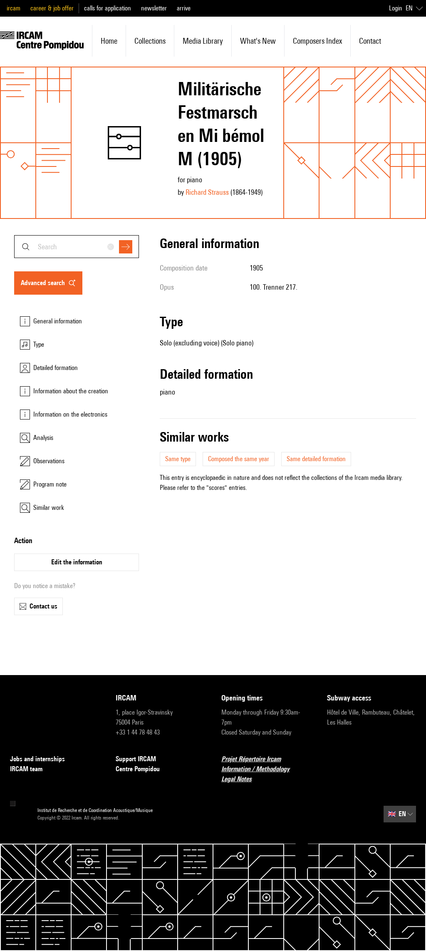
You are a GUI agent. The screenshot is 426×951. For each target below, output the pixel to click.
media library (203, 40)
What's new (258, 40)
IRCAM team (26, 769)
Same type (178, 459)
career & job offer (52, 8)
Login (395, 8)
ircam (13, 8)
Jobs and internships (37, 759)
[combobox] (76, 246)
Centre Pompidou (138, 769)
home (109, 40)
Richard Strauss (207, 192)
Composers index (317, 40)
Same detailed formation (316, 459)
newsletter (154, 8)
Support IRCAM (136, 759)
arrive (184, 8)
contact (370, 40)
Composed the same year (238, 459)
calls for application (107, 8)
